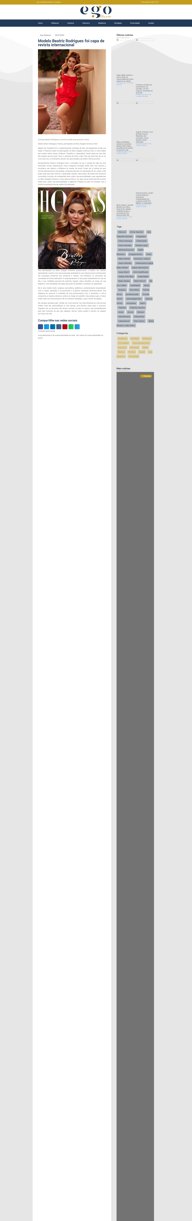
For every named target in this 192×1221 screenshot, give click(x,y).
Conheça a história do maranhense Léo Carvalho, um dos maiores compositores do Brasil (144, 89)
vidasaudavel (123, 321)
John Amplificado (140, 272)
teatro (142, 303)
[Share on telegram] (77, 326)
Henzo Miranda (124, 263)
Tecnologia (133, 356)
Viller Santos (139, 321)
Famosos (86, 23)
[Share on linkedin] (52, 326)
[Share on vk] (58, 326)
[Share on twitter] (46, 326)
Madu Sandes (124, 281)
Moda (146, 285)
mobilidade (135, 285)
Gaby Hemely (124, 259)
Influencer (55, 23)
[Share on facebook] (40, 326)
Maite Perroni (139, 281)
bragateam (141, 236)
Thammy (122, 308)
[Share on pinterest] (64, 326)
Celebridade (141, 241)
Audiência (102, 23)
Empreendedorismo (141, 343)
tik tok (130, 312)
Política (132, 352)
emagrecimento (135, 254)
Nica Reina (134, 290)
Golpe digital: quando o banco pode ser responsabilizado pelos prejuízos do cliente (125, 78)
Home (40, 23)
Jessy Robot (123, 272)
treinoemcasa (124, 316)
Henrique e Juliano (142, 259)
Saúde (141, 352)
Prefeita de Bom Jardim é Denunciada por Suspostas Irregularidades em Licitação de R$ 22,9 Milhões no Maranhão (144, 198)
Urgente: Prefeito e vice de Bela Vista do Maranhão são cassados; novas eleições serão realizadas (144, 137)
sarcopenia (131, 303)
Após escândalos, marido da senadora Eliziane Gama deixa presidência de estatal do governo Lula (125, 146)
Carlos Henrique (125, 241)
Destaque (118, 23)
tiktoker (140, 312)
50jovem (122, 232)
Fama (149, 254)
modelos (122, 290)
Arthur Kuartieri (136, 232)
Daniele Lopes (142, 245)
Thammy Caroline (137, 308)
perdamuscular (132, 294)
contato (151, 23)
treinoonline (139, 316)
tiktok (120, 312)
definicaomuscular (126, 250)
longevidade (143, 276)
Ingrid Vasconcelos (140, 267)
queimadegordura (133, 299)
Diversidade (135, 23)
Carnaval (70, 23)
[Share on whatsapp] (71, 326)
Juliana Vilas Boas (126, 276)
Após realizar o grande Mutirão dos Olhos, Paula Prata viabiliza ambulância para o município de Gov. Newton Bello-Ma (125, 210)
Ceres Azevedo (124, 245)
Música (121, 352)
